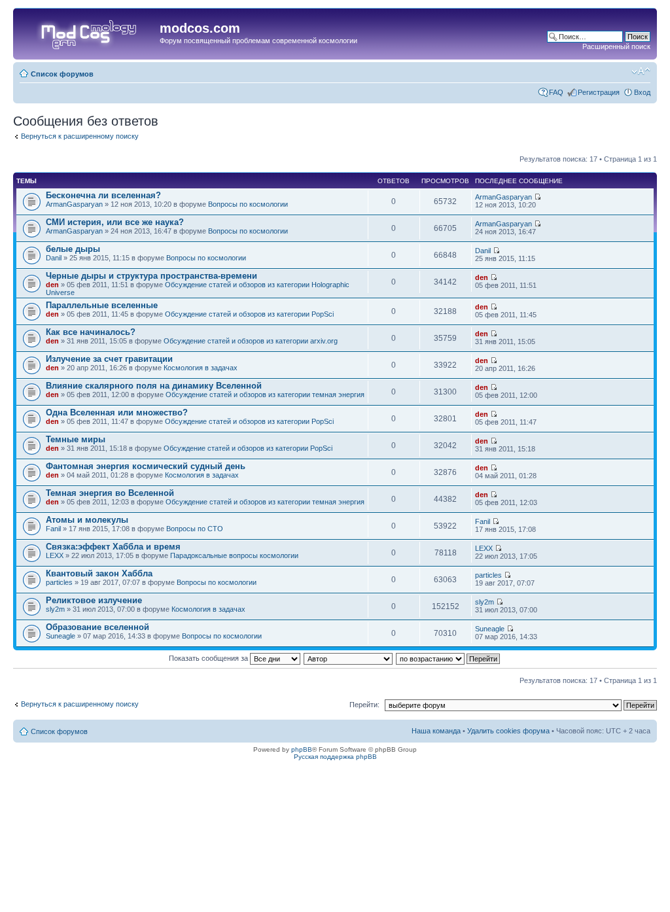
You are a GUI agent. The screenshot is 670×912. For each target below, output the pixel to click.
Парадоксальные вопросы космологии (234, 555)
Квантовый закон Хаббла (99, 573)
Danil (54, 258)
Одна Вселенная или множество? (117, 412)
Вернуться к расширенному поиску (80, 136)
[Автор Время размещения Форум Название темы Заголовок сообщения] (349, 658)
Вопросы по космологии (248, 204)
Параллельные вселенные (102, 305)
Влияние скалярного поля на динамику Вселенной (154, 386)
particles (59, 582)
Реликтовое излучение (94, 600)
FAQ (556, 92)
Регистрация (599, 92)
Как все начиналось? (90, 332)
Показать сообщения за (209, 658)
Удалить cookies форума (508, 731)
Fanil (53, 529)
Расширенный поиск (616, 46)
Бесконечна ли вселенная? (103, 195)
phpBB (301, 749)
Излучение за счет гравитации (109, 359)
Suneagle (60, 636)
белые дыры (73, 249)
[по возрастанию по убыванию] (448, 658)
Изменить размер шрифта (640, 71)
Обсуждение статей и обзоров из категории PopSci (249, 314)
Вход (642, 92)
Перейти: (364, 705)
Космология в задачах (201, 368)
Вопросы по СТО (194, 529)
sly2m (55, 609)
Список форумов (62, 74)
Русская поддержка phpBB (335, 756)
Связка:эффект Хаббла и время (113, 547)
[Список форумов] (88, 32)
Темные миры (75, 439)
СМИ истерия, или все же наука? (115, 222)
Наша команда (436, 731)
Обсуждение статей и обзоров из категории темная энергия (265, 394)
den (52, 285)
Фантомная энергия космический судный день (145, 466)
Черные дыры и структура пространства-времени (151, 276)
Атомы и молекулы (87, 520)
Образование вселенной (97, 627)
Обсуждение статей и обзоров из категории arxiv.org (251, 341)
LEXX (54, 555)
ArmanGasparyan (74, 204)
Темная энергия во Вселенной (110, 493)
